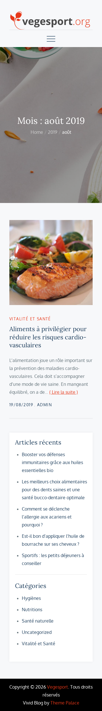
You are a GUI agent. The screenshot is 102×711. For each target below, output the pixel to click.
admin (44, 404)
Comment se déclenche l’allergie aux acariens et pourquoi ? (47, 517)
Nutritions (32, 609)
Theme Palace (64, 703)
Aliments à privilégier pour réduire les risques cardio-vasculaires (48, 337)
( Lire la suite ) (63, 392)
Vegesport (57, 687)
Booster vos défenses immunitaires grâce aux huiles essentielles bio (52, 462)
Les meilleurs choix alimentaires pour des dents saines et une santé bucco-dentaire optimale (54, 489)
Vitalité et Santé (30, 318)
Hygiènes (31, 598)
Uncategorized (37, 632)
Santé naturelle (38, 621)
